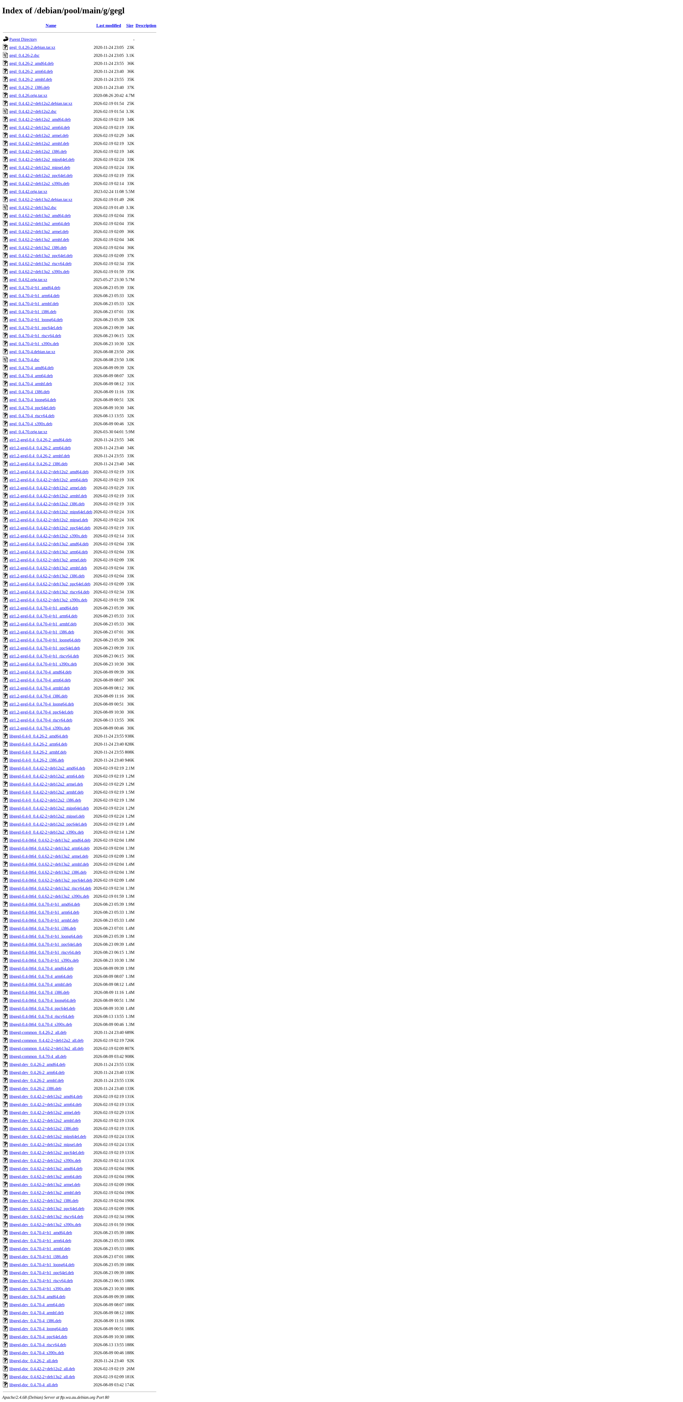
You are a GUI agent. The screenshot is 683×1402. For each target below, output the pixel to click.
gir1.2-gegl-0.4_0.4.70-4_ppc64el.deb (41, 712)
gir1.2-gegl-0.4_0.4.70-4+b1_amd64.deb (43, 608)
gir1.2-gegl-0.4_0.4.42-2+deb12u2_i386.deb (47, 504)
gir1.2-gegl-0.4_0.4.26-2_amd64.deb (40, 440)
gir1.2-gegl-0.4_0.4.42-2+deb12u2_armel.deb (47, 488)
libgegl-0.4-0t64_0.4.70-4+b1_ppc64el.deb (45, 944)
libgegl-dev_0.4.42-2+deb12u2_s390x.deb (45, 1160)
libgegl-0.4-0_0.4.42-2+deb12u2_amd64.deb (47, 768)
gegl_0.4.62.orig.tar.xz (28, 279)
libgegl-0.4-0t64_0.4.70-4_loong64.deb (42, 1000)
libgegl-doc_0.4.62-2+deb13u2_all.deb (42, 1377)
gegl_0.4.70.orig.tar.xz (28, 432)
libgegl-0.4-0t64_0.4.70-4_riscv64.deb (41, 1016)
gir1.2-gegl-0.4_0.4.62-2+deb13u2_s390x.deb (48, 600)
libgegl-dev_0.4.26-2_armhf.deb (36, 1080)
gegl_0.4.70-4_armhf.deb (30, 383)
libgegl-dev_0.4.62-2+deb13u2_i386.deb (43, 1200)
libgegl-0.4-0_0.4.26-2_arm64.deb (38, 744)
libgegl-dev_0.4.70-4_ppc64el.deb (38, 1336)
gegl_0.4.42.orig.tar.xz (28, 191)
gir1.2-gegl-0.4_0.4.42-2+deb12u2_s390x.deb (48, 536)
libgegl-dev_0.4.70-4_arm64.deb (37, 1304)
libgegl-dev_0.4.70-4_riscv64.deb (37, 1344)
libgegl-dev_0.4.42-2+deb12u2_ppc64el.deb (46, 1152)
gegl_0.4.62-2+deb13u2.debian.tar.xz (40, 199)
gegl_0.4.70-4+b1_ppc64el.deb (35, 327)
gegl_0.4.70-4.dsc (24, 359)
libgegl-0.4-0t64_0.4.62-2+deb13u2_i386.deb (47, 872)
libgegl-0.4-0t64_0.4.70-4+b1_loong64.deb (45, 936)
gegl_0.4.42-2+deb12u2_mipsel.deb (39, 167)
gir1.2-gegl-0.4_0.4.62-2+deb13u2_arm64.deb (48, 552)
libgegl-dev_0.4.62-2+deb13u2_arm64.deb (45, 1176)
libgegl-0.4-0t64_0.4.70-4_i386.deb (39, 992)
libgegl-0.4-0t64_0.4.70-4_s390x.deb (40, 1024)
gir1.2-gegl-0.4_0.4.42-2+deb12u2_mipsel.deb (48, 520)
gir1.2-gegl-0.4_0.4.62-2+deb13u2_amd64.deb (49, 544)
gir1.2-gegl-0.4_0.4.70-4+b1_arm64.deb (43, 616)
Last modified (108, 25)
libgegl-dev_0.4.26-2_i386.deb (35, 1088)
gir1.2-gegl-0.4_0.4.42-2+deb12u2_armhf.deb (48, 496)
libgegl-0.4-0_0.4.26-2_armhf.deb (37, 752)
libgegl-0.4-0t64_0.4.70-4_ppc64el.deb (42, 1008)
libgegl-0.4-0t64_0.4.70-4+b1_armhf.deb (43, 920)
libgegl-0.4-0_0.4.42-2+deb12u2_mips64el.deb (49, 808)
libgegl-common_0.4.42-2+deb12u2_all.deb (46, 1040)
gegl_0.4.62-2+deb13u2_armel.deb (39, 231)
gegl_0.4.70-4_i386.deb (29, 391)
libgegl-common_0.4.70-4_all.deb (37, 1056)
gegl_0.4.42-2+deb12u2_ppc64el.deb (41, 175)
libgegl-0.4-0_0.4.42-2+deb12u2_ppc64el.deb (48, 824)
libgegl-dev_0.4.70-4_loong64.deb (38, 1328)
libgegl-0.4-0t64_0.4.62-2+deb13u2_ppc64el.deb (50, 880)
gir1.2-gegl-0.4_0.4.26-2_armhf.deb (39, 456)
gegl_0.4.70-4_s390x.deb (30, 424)
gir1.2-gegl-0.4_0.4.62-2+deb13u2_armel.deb (47, 560)
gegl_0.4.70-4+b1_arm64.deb (34, 295)
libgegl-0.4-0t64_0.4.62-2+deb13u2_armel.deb (48, 856)
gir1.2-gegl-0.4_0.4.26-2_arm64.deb (40, 448)
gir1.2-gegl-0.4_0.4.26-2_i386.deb (38, 464)
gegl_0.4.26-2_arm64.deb (31, 71)
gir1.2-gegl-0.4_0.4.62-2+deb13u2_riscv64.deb (49, 592)
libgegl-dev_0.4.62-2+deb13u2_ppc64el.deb (46, 1208)
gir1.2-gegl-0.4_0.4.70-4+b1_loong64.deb (45, 640)
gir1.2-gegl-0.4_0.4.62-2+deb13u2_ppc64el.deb (49, 584)
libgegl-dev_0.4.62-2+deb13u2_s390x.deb (45, 1224)
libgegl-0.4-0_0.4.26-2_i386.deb (36, 760)
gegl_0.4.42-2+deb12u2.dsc (33, 111)
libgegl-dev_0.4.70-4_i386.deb (35, 1320)
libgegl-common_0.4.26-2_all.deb (37, 1032)
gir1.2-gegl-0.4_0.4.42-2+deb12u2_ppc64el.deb (49, 528)
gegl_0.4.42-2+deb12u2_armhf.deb (39, 143)
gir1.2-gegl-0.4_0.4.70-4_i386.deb (38, 696)
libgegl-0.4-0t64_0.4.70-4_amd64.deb (41, 968)
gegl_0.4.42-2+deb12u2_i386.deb (38, 151)
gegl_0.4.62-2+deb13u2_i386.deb (38, 247)
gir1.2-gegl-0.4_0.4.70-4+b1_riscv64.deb (44, 656)
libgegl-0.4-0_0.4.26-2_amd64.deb (38, 736)
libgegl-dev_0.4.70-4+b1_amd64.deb (40, 1232)
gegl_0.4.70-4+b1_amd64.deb (34, 287)
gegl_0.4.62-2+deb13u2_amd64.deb (40, 215)
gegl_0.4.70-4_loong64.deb (32, 399)
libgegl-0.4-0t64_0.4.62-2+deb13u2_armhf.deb (49, 864)
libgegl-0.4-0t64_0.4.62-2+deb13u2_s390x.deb (49, 896)
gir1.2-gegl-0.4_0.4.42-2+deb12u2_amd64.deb (49, 472)
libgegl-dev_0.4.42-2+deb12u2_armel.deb (44, 1112)
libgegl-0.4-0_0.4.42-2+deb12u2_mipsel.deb (47, 816)
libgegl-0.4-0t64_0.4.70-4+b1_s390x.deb (44, 960)
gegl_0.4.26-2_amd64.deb (31, 63)
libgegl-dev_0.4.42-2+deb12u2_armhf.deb (45, 1120)
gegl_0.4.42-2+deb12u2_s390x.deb (39, 183)
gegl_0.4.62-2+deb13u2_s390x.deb (39, 271)
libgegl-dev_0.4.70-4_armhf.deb (36, 1312)
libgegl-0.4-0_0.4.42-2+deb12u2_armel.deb (46, 784)
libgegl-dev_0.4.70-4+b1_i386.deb (38, 1256)
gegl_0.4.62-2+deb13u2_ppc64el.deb (41, 255)
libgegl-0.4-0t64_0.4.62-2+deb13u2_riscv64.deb (50, 888)
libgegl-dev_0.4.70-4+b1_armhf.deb (39, 1248)
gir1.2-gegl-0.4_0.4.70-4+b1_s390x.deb (43, 664)
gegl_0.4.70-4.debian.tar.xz (32, 351)
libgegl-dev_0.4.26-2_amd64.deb (37, 1064)
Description (146, 25)
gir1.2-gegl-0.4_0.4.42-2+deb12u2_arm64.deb (48, 480)
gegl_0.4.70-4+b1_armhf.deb (34, 303)
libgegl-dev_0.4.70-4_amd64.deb (37, 1296)
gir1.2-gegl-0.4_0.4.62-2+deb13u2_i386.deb (47, 576)
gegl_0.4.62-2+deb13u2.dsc (33, 207)
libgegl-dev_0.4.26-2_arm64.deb (37, 1072)
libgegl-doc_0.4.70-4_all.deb (33, 1385)
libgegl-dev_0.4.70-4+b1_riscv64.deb (41, 1280)
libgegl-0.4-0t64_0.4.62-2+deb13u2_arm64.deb (49, 848)
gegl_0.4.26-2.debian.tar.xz (32, 47)
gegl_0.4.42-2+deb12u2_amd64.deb (40, 119)
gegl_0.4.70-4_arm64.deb (31, 375)
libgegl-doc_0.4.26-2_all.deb (33, 1360)
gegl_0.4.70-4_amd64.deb (31, 367)
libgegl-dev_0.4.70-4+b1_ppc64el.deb (41, 1272)
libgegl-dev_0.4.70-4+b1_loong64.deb (41, 1264)
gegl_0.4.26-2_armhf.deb (30, 79)
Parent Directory (23, 39)
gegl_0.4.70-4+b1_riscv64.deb (35, 335)
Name (51, 25)
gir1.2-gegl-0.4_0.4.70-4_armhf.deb (39, 688)
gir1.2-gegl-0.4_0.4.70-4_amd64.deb (40, 672)
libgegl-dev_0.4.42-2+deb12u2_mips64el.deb (47, 1136)
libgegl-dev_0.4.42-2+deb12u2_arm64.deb (45, 1104)
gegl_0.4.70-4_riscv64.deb (31, 415)
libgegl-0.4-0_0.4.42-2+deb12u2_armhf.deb (46, 792)
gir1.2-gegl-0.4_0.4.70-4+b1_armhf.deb (43, 624)
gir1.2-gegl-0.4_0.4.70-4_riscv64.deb (40, 720)
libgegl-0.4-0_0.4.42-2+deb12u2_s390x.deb (46, 832)
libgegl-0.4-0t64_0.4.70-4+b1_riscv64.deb (45, 952)
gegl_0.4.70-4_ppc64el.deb (32, 407)
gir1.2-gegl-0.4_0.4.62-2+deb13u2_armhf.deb (48, 568)
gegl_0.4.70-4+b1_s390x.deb (34, 343)
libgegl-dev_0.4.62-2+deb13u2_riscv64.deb (46, 1216)
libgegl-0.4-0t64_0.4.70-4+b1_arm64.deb (44, 912)
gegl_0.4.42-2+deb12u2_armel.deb (39, 135)
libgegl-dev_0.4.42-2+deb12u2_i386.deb (43, 1128)
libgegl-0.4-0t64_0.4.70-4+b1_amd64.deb (44, 904)
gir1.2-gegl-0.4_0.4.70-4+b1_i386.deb (41, 632)
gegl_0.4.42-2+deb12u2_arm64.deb (39, 127)
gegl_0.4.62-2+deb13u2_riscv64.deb (40, 263)
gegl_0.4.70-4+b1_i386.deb (32, 311)
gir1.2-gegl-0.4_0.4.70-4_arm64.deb (40, 680)
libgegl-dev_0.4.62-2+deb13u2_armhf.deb (45, 1192)
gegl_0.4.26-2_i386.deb (29, 87)
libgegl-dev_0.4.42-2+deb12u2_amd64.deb (45, 1096)
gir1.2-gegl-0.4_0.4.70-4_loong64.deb (41, 704)
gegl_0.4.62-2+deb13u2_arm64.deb (39, 223)
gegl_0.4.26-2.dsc (24, 55)
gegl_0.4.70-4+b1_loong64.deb (36, 319)
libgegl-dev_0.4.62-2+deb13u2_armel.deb (44, 1184)
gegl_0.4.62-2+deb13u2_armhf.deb (39, 239)
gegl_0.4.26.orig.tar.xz (28, 95)
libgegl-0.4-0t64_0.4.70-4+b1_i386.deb (42, 928)
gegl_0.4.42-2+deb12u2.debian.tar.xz (40, 103)
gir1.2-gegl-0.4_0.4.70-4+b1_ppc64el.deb (44, 648)
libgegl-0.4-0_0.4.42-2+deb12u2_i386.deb (45, 800)
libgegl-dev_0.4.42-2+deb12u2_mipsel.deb (45, 1144)
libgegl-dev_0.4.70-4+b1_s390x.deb (40, 1288)
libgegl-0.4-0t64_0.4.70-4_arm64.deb (41, 976)
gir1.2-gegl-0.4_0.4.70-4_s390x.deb (39, 728)
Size (129, 25)
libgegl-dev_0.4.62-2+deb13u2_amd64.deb (45, 1168)
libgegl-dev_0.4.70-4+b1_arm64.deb (40, 1240)
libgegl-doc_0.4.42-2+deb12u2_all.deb (42, 1368)
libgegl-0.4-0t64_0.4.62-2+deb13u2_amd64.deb (49, 840)
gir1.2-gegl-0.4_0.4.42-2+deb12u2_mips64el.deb (50, 512)
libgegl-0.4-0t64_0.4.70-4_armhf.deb (40, 984)
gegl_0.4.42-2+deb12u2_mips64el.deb (41, 159)
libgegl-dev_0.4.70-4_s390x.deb (36, 1352)
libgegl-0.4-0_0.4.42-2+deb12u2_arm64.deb (46, 776)
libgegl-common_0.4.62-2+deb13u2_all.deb (46, 1048)
